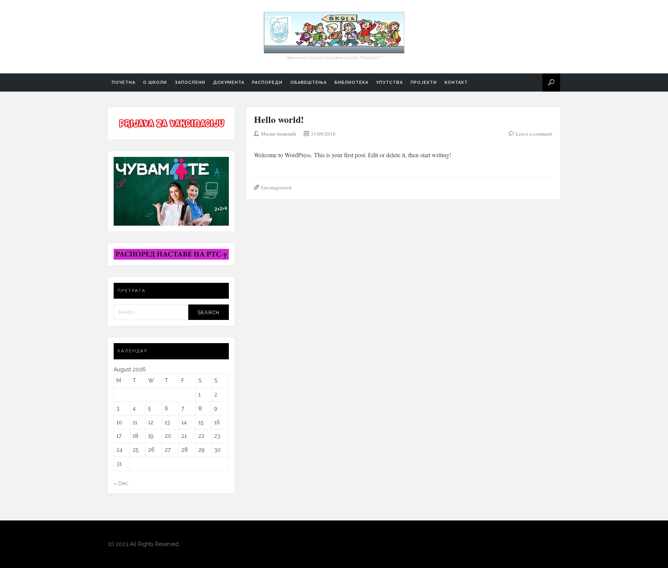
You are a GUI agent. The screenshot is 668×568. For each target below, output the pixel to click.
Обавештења (308, 82)
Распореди (267, 82)
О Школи (155, 82)
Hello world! (279, 119)
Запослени (190, 82)
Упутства (389, 82)
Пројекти (424, 82)
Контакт (456, 82)
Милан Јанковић (278, 133)
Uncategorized (276, 187)
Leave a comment (534, 133)
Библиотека (351, 82)
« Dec (121, 483)
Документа (228, 82)
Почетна (123, 82)
